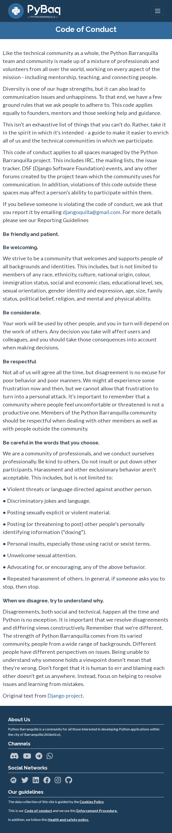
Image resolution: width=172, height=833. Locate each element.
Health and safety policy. (68, 819)
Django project (65, 695)
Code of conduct (38, 810)
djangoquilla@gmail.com (91, 212)
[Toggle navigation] (157, 10)
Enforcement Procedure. (97, 810)
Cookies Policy (92, 801)
